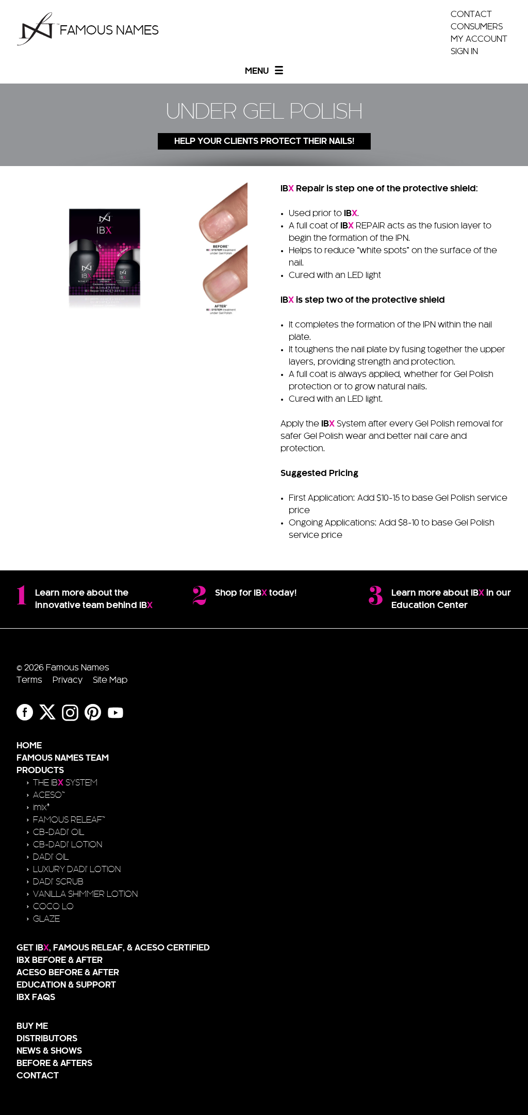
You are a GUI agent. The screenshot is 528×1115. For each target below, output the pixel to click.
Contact (471, 14)
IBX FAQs (35, 997)
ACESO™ (49, 795)
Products (40, 770)
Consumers (477, 27)
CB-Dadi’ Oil (58, 832)
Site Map (110, 680)
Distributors (46, 1039)
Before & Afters (54, 1063)
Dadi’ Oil (51, 857)
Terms (29, 680)
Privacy (67, 680)
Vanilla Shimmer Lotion (85, 894)
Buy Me (32, 1026)
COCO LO (53, 907)
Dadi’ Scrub (58, 882)
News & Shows (49, 1051)
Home (29, 746)
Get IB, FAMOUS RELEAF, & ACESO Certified (113, 948)
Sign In (464, 51)
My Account (479, 39)
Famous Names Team (62, 758)
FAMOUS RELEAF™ (69, 820)
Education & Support (66, 985)
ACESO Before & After (67, 973)
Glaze (46, 919)
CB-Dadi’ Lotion (67, 845)
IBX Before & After (59, 960)
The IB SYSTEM (65, 783)
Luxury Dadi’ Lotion (77, 869)
